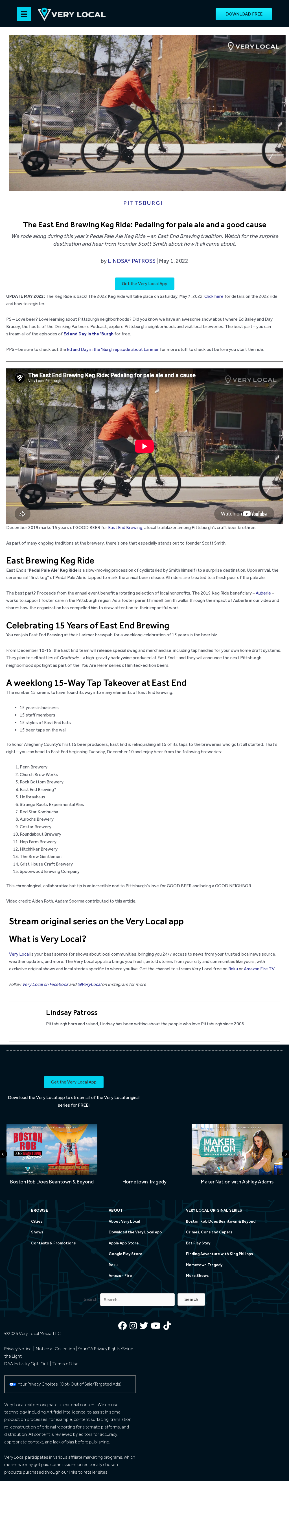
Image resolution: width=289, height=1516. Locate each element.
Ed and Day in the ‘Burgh (88, 334)
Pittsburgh (144, 203)
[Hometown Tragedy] (144, 1156)
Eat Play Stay (198, 1243)
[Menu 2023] (24, 14)
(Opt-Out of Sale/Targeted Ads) (90, 1384)
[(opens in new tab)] (215, 1096)
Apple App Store (124, 1243)
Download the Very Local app (36, 1097)
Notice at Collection (55, 1348)
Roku (233, 968)
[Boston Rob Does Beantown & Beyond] (51, 1156)
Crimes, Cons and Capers (209, 1232)
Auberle (263, 593)
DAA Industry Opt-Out (26, 1363)
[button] (191, 1299)
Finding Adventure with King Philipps (219, 1253)
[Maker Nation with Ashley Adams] (237, 1156)
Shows (37, 1232)
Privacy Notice (18, 1348)
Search (90, 1299)
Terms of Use (65, 1363)
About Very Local (124, 1221)
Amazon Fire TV (259, 968)
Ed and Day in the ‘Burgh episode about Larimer (113, 349)
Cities (36, 1221)
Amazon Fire (120, 1275)
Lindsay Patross (132, 260)
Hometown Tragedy (204, 1264)
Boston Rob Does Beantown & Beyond (220, 1221)
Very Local (19, 954)
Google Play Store (125, 1253)
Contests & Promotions (53, 1243)
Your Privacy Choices (39, 1384)
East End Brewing (125, 527)
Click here (214, 296)
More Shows (197, 1275)
